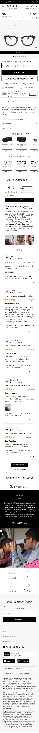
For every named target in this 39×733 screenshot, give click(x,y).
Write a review (19, 200)
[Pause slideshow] (37, 2)
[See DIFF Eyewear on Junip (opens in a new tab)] (24, 469)
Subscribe (19, 620)
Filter (20, 250)
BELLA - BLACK (21, 167)
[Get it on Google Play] (23, 661)
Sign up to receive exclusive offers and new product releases (19, 607)
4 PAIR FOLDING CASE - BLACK (21, 145)
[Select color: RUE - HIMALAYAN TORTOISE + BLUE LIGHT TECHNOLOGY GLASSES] (24, 65)
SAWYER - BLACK (7, 167)
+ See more (20, 119)
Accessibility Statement (10, 671)
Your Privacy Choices (27, 671)
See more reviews (19, 464)
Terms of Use (7, 668)
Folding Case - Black (7, 144)
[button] (2, 7)
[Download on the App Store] (9, 661)
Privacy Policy (18, 668)
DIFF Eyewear (14, 731)
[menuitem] (26, 7)
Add (33, 94)
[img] (28, 207)
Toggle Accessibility (23, 673)
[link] (6, 16)
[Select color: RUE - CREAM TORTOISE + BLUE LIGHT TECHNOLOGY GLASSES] (15, 65)
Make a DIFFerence (19, 523)
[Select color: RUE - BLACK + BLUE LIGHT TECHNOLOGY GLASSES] (6, 65)
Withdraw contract (9, 673)
